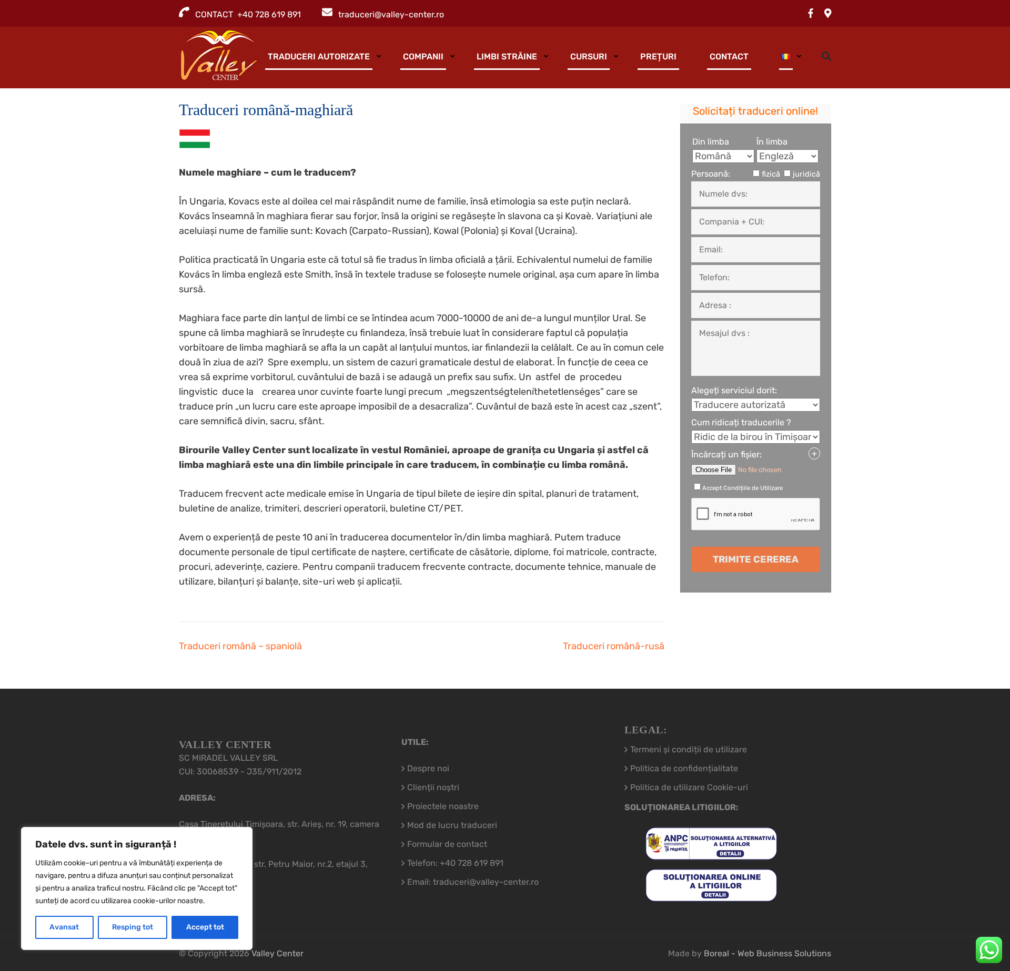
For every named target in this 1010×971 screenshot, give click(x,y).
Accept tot (205, 927)
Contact (729, 57)
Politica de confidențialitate (684, 768)
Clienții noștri (433, 787)
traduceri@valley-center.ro (391, 14)
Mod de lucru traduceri (452, 825)
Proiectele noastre (443, 806)
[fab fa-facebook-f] (810, 13)
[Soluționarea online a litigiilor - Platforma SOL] (711, 895)
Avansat (64, 927)
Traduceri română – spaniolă (240, 646)
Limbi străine (507, 57)
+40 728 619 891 (471, 863)
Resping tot (132, 927)
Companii (423, 57)
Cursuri (588, 57)
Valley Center (277, 953)
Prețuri (658, 57)
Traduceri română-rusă (613, 646)
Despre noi (428, 768)
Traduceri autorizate (319, 57)
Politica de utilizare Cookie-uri (689, 787)
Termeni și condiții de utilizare (688, 749)
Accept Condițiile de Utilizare (742, 488)
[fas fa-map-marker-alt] (828, 13)
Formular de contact (447, 844)
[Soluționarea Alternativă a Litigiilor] (711, 853)
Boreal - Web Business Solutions (767, 953)
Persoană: (710, 174)
